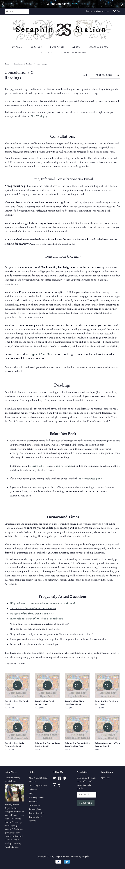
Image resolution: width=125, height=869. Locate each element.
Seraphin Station (62, 856)
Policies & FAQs (99, 47)
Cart (118, 11)
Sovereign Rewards (73, 52)
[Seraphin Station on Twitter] (54, 778)
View (75, 3)
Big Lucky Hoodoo (38, 785)
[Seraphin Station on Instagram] (54, 785)
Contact (47, 52)
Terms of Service (40, 466)
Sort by (85, 75)
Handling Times (36, 797)
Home (7, 64)
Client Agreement (63, 466)
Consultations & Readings (23, 64)
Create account (102, 11)
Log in (89, 11)
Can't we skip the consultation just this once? (33, 608)
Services (37, 47)
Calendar (33, 789)
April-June (105, 777)
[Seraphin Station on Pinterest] (64, 778)
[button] (3, 4)
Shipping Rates (35, 809)
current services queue (90, 478)
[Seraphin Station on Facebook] (59, 778)
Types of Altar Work (42, 354)
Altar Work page (39, 116)
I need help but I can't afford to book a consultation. (36, 618)
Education (57, 47)
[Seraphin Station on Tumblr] (59, 785)
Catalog (17, 47)
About (76, 47)
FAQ (31, 793)
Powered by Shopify (79, 856)
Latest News (10, 772)
